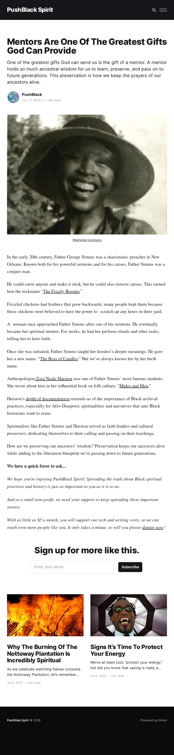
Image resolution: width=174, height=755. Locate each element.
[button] (163, 10)
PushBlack (32, 94)
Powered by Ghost (153, 720)
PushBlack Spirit (30, 9)
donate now (152, 527)
